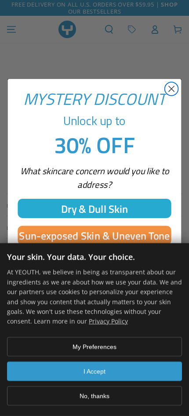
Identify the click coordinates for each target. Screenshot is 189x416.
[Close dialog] (171, 89)
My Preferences (94, 346)
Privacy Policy (108, 321)
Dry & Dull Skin (94, 208)
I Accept (94, 371)
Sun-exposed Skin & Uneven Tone (94, 235)
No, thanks (94, 395)
